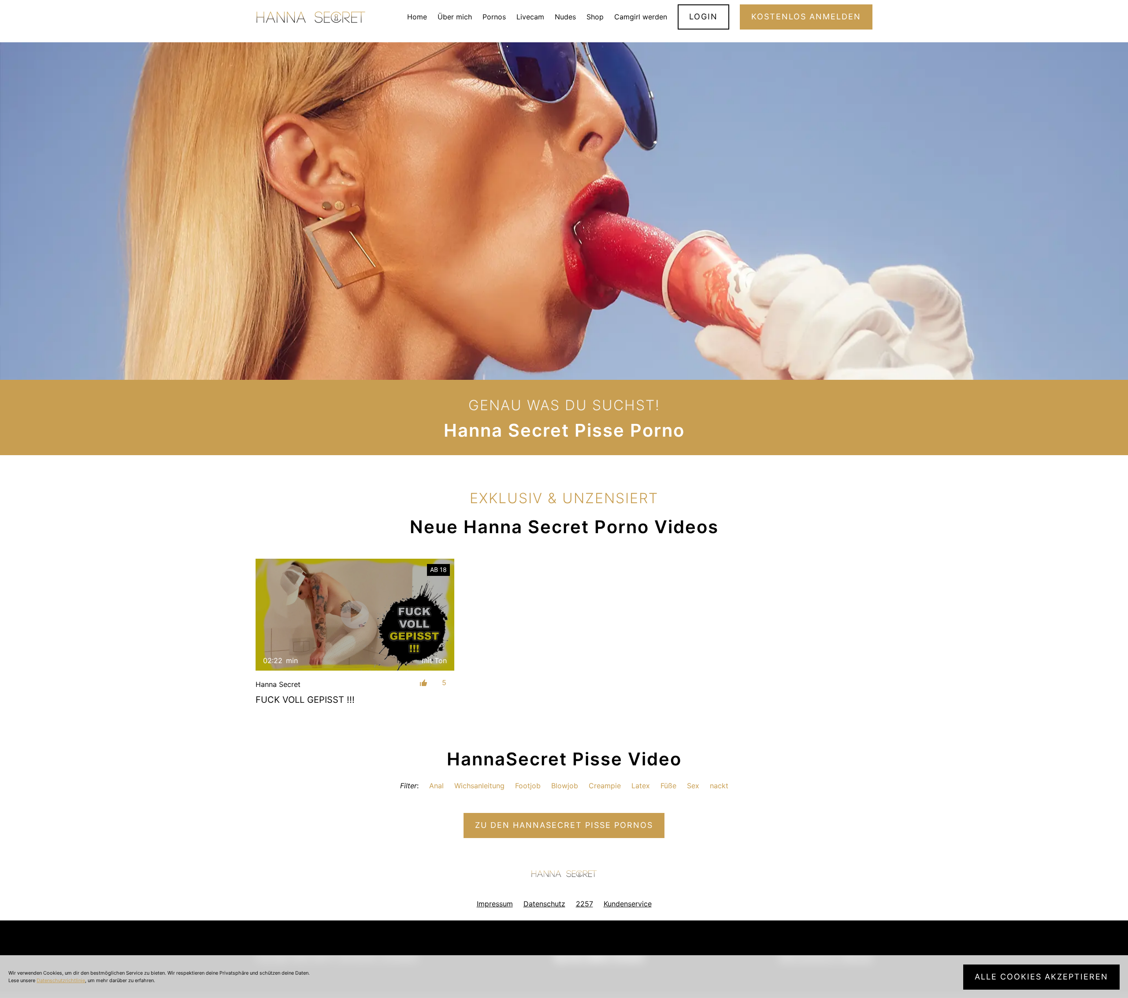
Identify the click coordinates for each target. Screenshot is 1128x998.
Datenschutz (544, 903)
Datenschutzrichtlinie (61, 980)
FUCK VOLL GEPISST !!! (305, 699)
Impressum (495, 903)
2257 (584, 903)
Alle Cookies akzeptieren (1041, 976)
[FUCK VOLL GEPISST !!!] (355, 614)
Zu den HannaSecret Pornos (564, 825)
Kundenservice (628, 903)
